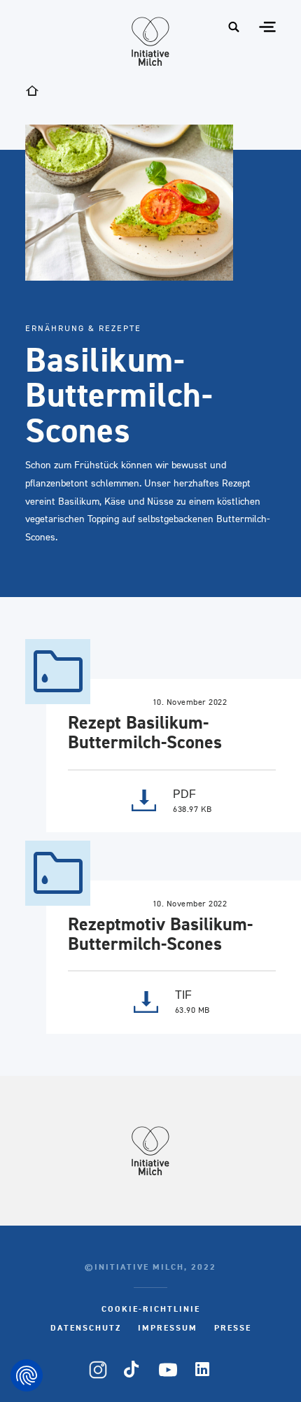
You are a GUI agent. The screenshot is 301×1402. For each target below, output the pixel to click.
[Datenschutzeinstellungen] (26, 1375)
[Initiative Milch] (151, 41)
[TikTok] (133, 1370)
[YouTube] (168, 1370)
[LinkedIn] (203, 1370)
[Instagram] (98, 1370)
